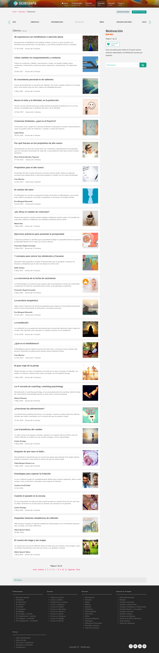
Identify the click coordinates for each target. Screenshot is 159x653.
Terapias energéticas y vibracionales (133, 607)
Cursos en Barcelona (58, 609)
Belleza (87, 604)
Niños (102, 22)
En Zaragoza (21, 609)
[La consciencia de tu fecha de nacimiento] (90, 285)
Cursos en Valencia (58, 611)
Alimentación (90, 597)
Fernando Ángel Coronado (25, 246)
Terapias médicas (126, 614)
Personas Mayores (124, 22)
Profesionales (77, 4)
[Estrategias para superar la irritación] (90, 480)
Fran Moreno (19, 179)
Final (78, 570)
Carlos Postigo (20, 441)
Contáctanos (20, 647)
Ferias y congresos (58, 604)
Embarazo (35, 22)
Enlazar (19, 580)
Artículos (101, 4)
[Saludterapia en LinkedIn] (140, 646)
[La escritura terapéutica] (90, 307)
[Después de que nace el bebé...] (90, 458)
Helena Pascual (20, 398)
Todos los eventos (57, 597)
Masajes (123, 600)
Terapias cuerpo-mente (128, 604)
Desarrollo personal (127, 597)
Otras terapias (125, 621)
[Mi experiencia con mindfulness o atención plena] (90, 43)
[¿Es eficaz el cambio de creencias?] (90, 218)
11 (66, 570)
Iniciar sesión (139, 12)
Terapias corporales (127, 602)
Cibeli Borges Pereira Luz (24, 463)
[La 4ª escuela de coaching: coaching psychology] (90, 393)
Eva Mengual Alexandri (23, 201)
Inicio (14, 12)
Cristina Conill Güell (22, 485)
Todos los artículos (92, 628)
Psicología (89, 621)
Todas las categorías (127, 623)
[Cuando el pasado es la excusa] (90, 502)
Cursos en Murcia (57, 621)
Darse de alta (21, 640)
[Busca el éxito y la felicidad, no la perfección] (90, 107)
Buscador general (22, 597)
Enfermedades (57, 22)
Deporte (12, 22)
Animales (88, 600)
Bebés (87, 602)
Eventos (90, 4)
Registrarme (123, 12)
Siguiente (71, 570)
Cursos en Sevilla (57, 614)
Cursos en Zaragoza (58, 616)
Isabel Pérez (19, 133)
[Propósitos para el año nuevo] (90, 174)
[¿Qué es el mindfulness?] (90, 350)
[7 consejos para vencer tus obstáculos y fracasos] (90, 262)
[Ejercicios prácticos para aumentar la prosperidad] (90, 240)
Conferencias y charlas (59, 602)
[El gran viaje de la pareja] (90, 372)
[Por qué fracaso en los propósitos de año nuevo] (90, 150)
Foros (120, 4)
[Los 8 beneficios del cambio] (90, 436)
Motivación (89, 614)
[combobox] (122, 65)
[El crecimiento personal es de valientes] (90, 86)
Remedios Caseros (92, 625)
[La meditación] (90, 329)
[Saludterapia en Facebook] (131, 646)
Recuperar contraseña (24, 645)
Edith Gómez (19, 268)
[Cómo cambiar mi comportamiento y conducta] (90, 64)
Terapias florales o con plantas (131, 609)
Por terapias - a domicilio (25, 618)
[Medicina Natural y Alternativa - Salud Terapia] (25, 3)
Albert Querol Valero (22, 530)
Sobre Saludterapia (23, 638)
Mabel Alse (18, 223)
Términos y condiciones (25, 642)
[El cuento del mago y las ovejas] (90, 547)
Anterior (41, 570)
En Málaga (20, 611)
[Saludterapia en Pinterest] (144, 646)
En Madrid (20, 600)
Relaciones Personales (93, 623)
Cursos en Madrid (57, 607)
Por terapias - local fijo (24, 614)
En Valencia (20, 604)
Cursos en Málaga (57, 618)
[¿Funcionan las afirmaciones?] (90, 415)
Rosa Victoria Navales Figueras (26, 157)
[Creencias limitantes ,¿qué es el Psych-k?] (90, 127)
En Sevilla (19, 607)
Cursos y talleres (57, 600)
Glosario (111, 4)
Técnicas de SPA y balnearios (130, 618)
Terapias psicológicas (127, 616)
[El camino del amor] (90, 196)
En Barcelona (21, 602)
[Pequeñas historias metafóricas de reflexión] (90, 524)
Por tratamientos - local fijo (26, 616)
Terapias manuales (127, 611)
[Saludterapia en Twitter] (135, 646)
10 (63, 570)
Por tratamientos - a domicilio (27, 621)
